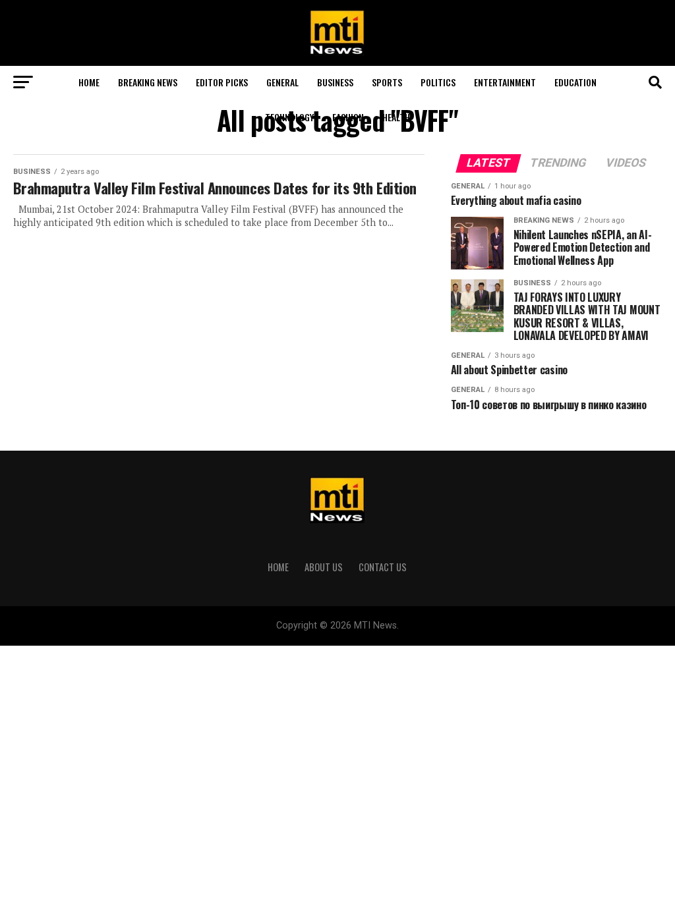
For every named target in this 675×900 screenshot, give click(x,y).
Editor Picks (222, 82)
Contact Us (383, 567)
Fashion (348, 117)
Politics (438, 82)
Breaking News (147, 82)
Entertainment (505, 82)
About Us (324, 567)
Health (396, 117)
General (282, 82)
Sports (387, 82)
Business (335, 82)
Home (89, 82)
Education (575, 82)
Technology (289, 117)
